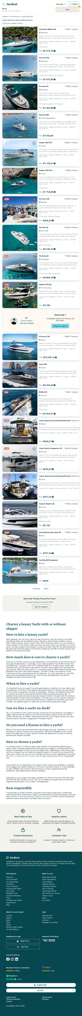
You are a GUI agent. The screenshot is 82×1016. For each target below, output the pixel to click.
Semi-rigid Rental (49, 879)
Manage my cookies (50, 922)
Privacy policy (47, 997)
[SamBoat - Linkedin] (16, 959)
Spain (8, 920)
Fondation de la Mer (14, 900)
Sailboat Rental (48, 884)
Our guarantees (12, 882)
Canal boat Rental (49, 891)
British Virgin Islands (14, 927)
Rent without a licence (51, 893)
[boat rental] (9, 3)
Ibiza (8, 922)
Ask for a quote (41, 606)
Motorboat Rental (49, 877)
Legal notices (11, 997)
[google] (46, 967)
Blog (8, 905)
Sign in (75, 4)
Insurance (10, 884)
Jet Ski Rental (47, 889)
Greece (9, 918)
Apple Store (24, 941)
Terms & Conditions (13, 999)
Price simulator (12, 886)
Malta (8, 925)
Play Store (25, 947)
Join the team (11, 879)
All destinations (12, 929)
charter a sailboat (15, 756)
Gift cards (10, 891)
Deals (44, 898)
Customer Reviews (13, 896)
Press (8, 898)
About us (9, 877)
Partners (45, 999)
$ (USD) (40, 990)
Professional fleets (13, 889)
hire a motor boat (32, 756)
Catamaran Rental (49, 886)
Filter (73, 9)
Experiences (11, 902)
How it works (47, 918)
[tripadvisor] (12, 976)
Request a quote (60, 326)
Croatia (9, 915)
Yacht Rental (47, 882)
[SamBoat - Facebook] (8, 959)
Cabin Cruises (47, 896)
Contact (45, 920)
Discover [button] (60, 4)
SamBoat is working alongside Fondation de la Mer (30, 796)
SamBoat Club (11, 893)
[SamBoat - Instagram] (12, 959)
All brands (46, 900)
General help (47, 915)
